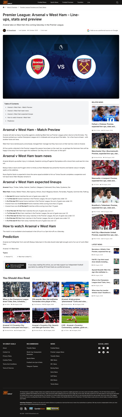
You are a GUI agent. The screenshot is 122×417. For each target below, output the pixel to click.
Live (88, 2)
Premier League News (57, 352)
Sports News (54, 2)
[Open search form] (117, 2)
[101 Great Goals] (9, 403)
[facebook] (99, 348)
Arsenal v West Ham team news (18, 111)
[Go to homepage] (7, 2)
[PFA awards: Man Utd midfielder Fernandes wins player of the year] (45, 289)
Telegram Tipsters (32, 366)
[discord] (108, 352)
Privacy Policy (7, 356)
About (5, 348)
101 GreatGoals (11, 30)
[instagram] (108, 348)
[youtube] (99, 352)
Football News (42, 2)
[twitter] (103, 348)
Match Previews (12, 7)
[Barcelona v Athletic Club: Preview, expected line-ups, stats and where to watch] (116, 251)
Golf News (54, 376)
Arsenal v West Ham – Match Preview (20, 107)
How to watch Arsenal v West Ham (19, 117)
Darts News (54, 372)
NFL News (54, 364)
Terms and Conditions (10, 364)
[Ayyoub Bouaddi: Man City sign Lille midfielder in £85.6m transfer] (116, 271)
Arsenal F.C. (9, 256)
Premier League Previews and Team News (33, 7)
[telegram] (103, 352)
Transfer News (31, 348)
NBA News (54, 360)
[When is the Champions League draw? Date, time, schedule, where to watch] (16, 289)
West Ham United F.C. (25, 256)
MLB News (54, 380)
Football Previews (67, 2)
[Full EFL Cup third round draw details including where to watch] (116, 261)
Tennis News (54, 384)
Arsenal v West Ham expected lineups (20, 114)
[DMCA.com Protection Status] (52, 409)
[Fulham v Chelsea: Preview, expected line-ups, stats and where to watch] (105, 113)
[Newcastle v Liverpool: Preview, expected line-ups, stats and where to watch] (105, 167)
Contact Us (6, 352)
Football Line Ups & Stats (34, 362)
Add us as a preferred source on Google (104, 30)
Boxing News (55, 368)
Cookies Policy (7, 360)
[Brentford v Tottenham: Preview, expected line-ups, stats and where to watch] (105, 195)
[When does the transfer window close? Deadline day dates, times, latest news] (116, 292)
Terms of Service (8, 368)
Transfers (80, 2)
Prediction (11, 121)
